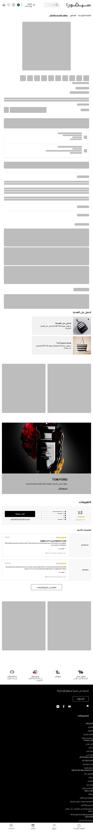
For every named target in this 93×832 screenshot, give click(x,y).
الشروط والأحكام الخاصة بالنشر (20, 519)
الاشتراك (80, 699)
